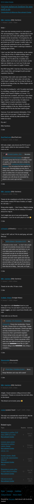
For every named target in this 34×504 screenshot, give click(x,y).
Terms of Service (6, 494)
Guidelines (18, 491)
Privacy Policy (17, 494)
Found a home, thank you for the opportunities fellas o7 (9, 458)
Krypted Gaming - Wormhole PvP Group (15, 154)
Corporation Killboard (18, 164)
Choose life (6, 324)
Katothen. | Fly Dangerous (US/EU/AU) (14, 321)
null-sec (3, 451)
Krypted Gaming (16, 157)
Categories (10, 491)
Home (3, 491)
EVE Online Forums (7, 2)
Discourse (12, 499)
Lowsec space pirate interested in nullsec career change (8, 444)
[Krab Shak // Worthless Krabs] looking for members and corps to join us (16, 369)
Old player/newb (6, 479)
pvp (7, 451)
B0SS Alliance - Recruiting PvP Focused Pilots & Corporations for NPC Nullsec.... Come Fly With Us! (16, 241)
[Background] (7, 157)
